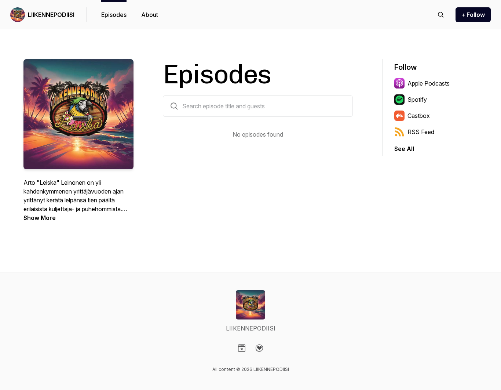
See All (404, 148)
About (149, 14)
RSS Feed (420, 132)
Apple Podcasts (428, 83)
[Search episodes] (441, 14)
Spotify (417, 99)
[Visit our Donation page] (259, 348)
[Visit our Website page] (241, 348)
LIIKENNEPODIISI (51, 14)
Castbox (418, 115)
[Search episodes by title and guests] (174, 106)
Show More (39, 217)
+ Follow (473, 14)
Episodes (114, 14)
